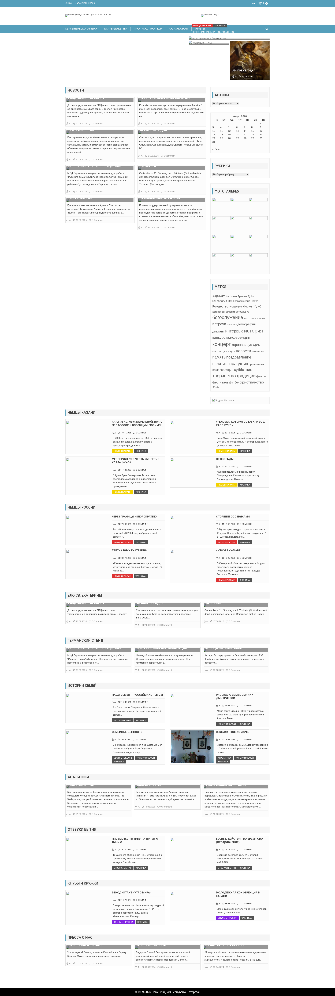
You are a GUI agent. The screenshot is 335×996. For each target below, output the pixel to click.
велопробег (249, 318)
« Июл (215, 149)
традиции (246, 376)
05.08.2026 (149, 670)
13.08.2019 (230, 739)
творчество (224, 375)
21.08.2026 (206, 42)
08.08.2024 (230, 903)
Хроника (220, 25)
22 (252, 134)
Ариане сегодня (243, 70)
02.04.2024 (218, 967)
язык (215, 387)
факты (261, 376)
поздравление (238, 357)
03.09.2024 (149, 967)
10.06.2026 (230, 558)
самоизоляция (222, 370)
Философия (236, 306)
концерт (221, 344)
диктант (218, 331)
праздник (238, 363)
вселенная (260, 318)
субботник (243, 370)
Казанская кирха (85, 3)
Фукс (256, 306)
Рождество (220, 306)
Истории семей (123, 720)
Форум (247, 306)
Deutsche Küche (123, 757)
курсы (256, 344)
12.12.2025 (230, 849)
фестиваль (220, 382)
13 (237, 130)
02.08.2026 (218, 670)
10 (213, 130)
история (253, 331)
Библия (231, 296)
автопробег (218, 311)
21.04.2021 (125, 702)
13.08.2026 (81, 220)
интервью (234, 331)
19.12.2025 (125, 849)
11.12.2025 (125, 470)
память (219, 357)
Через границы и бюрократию (213, 32)
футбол (234, 382)
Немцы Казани (122, 451)
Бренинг (242, 296)
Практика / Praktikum (148, 28)
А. (195, 42)
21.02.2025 (125, 900)
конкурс (219, 337)
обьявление (258, 351)
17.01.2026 (125, 433)
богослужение (227, 317)
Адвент (218, 296)
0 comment (97, 123)
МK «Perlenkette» (115, 28)
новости (243, 351)
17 (213, 134)
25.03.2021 (230, 705)
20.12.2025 (230, 433)
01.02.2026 (81, 963)
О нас (68, 3)
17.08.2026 (81, 191)
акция (230, 311)
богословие (242, 311)
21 (245, 134)
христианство (252, 382)
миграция (219, 351)
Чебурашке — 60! (202, 36)
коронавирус (242, 345)
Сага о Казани (178, 28)
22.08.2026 (81, 123)
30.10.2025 (230, 466)
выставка (232, 324)
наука (231, 351)
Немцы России (202, 25)
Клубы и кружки (123, 922)
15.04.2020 (125, 739)
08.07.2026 (125, 558)
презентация (256, 364)
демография (246, 324)
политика (220, 364)
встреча (219, 324)
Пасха (254, 300)
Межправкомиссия (239, 300)
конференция (238, 337)
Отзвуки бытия (123, 868)
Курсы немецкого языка (81, 28)
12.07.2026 (230, 524)
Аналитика (224, 757)
